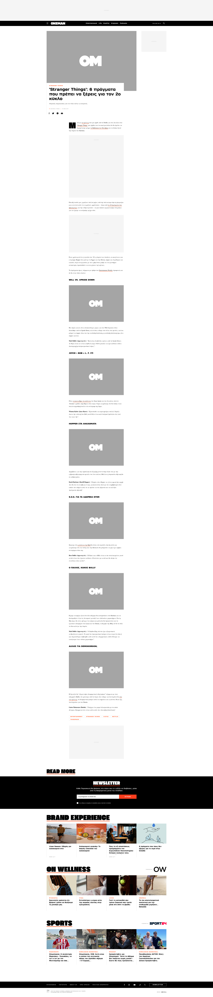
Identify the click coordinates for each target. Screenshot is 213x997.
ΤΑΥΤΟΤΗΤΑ (63, 984)
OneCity (106, 23)
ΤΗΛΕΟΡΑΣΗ (74, 719)
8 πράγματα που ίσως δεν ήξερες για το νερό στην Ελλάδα (150, 849)
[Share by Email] (61, 113)
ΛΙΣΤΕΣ (106, 716)
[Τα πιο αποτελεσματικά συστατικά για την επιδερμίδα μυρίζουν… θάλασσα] (151, 885)
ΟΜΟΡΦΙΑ (142, 898)
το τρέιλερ (85, 123)
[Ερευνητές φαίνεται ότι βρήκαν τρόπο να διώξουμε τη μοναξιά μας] (62, 885)
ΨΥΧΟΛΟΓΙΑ (53, 898)
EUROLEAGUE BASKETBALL (88, 951)
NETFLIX (115, 716)
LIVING (111, 898)
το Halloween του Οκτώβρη (99, 128)
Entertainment (91, 23)
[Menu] (47, 23)
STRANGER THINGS (56, 85)
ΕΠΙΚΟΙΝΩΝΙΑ (51, 984)
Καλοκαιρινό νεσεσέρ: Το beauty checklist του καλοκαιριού (89, 849)
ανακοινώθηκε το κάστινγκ (82, 401)
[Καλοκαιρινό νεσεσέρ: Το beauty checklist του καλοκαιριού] (91, 834)
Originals (114, 23)
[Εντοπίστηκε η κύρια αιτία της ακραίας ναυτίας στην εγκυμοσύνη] (91, 885)
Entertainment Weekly (105, 270)
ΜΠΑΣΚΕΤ (112, 951)
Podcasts (123, 23)
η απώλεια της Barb (84, 545)
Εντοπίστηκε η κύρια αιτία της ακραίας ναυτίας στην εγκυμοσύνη (90, 902)
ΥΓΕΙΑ (81, 898)
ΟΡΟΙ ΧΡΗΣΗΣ (85, 984)
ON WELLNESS (69, 870)
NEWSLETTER (158, 984)
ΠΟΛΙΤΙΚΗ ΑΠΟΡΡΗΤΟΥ (101, 984)
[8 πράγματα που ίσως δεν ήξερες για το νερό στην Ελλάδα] (151, 834)
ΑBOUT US (73, 984)
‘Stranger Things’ (82, 125)
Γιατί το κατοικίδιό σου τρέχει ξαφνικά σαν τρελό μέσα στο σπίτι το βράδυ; (120, 902)
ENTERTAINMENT (76, 716)
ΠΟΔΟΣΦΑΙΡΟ (54, 951)
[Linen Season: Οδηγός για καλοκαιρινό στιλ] (62, 834)
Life (100, 23)
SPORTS (59, 924)
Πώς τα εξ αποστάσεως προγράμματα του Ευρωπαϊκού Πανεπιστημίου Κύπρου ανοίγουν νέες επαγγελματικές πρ (121, 851)
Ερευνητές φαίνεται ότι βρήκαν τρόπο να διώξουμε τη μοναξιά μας (61, 902)
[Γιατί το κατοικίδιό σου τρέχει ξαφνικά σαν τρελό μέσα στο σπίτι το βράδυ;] (121, 885)
